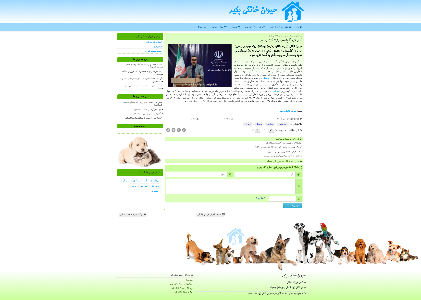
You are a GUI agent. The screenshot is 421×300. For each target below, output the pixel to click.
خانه (298, 27)
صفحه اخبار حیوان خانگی (209, 214)
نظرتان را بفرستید (292, 206)
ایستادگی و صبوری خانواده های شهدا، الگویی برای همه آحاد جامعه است (141, 73)
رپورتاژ (155, 185)
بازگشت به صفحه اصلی (132, 214)
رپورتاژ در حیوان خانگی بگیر (182, 288)
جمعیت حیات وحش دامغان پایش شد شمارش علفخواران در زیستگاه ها (141, 104)
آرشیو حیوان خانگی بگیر (183, 292)
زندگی (248, 124)
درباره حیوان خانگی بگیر (254, 27)
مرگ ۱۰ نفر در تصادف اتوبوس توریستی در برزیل (285, 152)
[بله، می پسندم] (271, 130)
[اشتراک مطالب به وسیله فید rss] (168, 130)
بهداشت (235, 27)
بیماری (270, 124)
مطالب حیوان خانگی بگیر (279, 27)
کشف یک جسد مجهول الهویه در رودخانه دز (147, 114)
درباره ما (189, 280)
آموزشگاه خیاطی (154, 42)
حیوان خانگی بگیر (253, 11)
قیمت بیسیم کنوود (153, 51)
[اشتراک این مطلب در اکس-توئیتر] (173, 130)
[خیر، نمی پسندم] (257, 130)
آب (145, 180)
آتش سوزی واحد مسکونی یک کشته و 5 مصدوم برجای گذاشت (143, 87)
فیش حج (158, 46)
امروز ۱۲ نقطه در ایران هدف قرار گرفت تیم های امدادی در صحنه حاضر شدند (143, 66)
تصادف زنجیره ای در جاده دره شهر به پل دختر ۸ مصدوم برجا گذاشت (278, 147)
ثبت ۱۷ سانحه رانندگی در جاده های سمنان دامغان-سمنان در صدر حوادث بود (141, 80)
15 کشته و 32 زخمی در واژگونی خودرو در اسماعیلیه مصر (283, 156)
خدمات (201, 27)
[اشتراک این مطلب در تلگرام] (184, 130)
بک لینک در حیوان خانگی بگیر (181, 284)
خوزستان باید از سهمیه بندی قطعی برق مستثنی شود (283, 143)
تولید (133, 185)
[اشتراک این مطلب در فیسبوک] (178, 130)
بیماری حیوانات (217, 27)
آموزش (144, 185)
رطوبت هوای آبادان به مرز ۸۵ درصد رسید (148, 110)
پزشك (266, 78)
